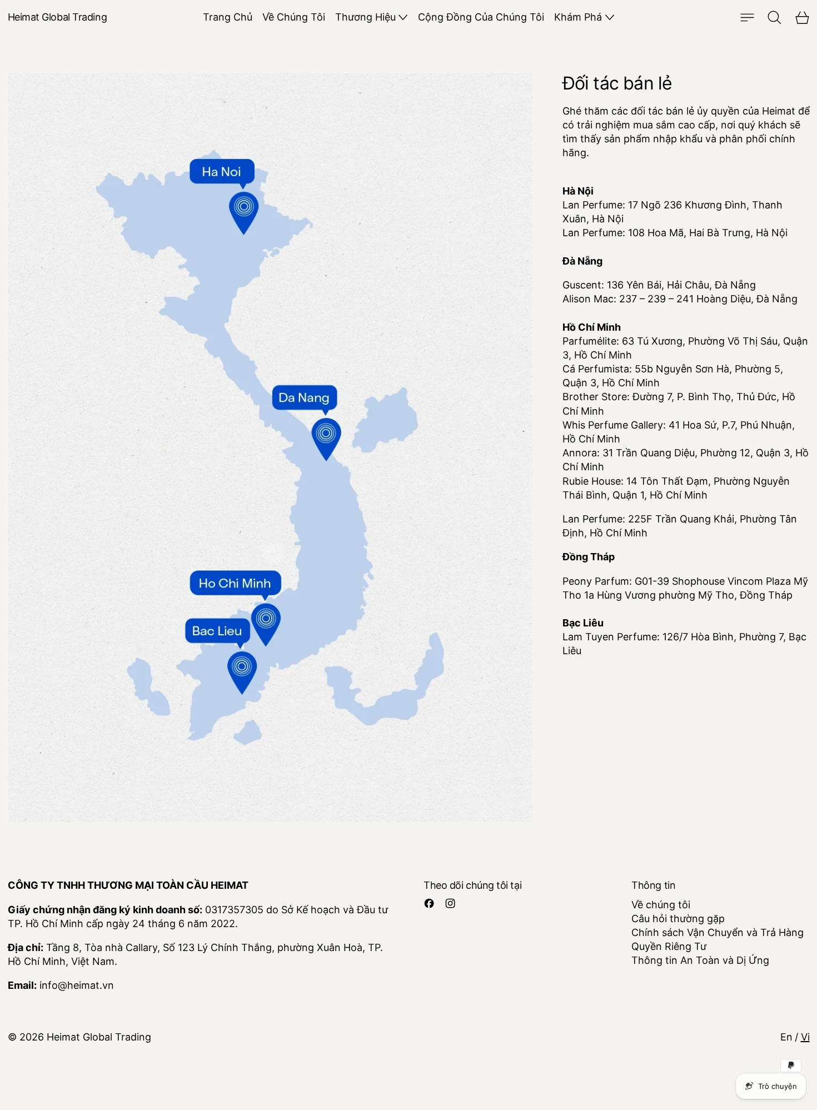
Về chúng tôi (660, 904)
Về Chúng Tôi (293, 17)
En (786, 1037)
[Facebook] (429, 903)
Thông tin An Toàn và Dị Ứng (700, 960)
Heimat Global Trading (99, 1037)
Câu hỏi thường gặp (678, 918)
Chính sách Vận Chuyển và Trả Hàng (717, 932)
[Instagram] (450, 903)
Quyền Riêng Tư (668, 946)
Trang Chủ (227, 17)
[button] (774, 17)
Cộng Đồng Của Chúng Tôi (481, 17)
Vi (805, 1037)
